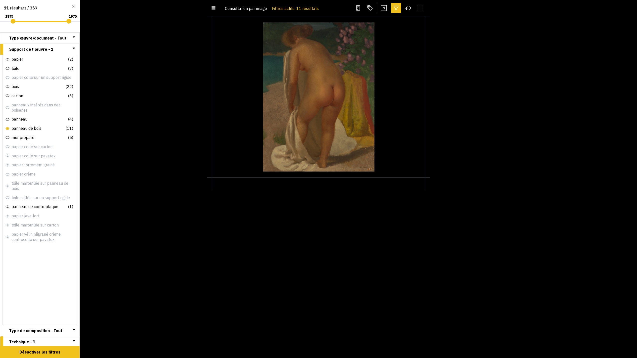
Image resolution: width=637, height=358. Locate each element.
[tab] (39, 38)
